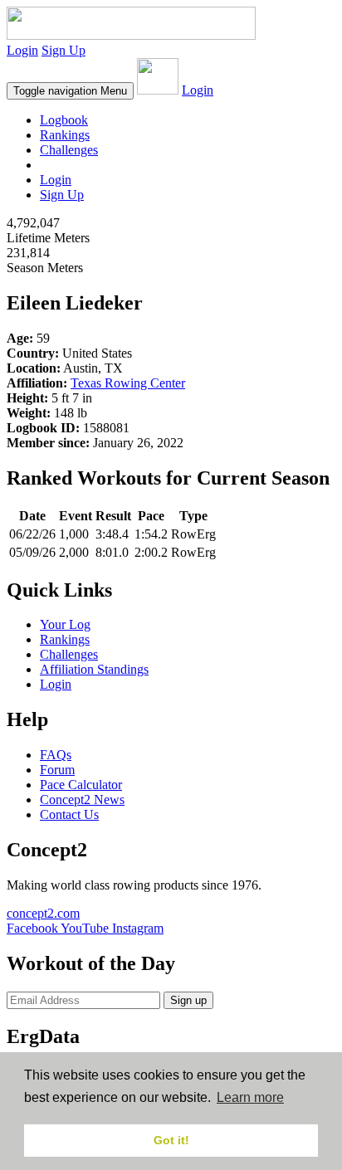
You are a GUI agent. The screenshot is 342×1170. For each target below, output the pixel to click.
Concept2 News (82, 799)
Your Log (65, 624)
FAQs (55, 755)
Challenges (69, 150)
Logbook (64, 120)
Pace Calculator (81, 785)
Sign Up (64, 50)
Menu (70, 91)
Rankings (65, 135)
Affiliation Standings (94, 669)
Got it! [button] (171, 1140)
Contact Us (69, 814)
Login (22, 50)
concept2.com (43, 913)
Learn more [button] (250, 1097)
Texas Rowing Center (128, 383)
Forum (57, 770)
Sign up (188, 1000)
